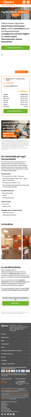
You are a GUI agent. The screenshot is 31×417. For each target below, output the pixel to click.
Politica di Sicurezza (5, 404)
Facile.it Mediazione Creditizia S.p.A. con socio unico (18, 394)
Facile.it (3, 334)
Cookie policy (3, 405)
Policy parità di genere (5, 408)
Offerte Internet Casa (7, 353)
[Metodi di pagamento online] (15, 371)
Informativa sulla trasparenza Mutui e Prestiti (9, 411)
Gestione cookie (4, 407)
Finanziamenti (5, 344)
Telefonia (4, 360)
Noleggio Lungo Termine (8, 363)
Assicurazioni (5, 337)
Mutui (2, 340)
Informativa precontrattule (6, 410)
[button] (2, 2)
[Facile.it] (9, 3)
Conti (2, 347)
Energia (3, 357)
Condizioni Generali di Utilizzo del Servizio (9, 401)
